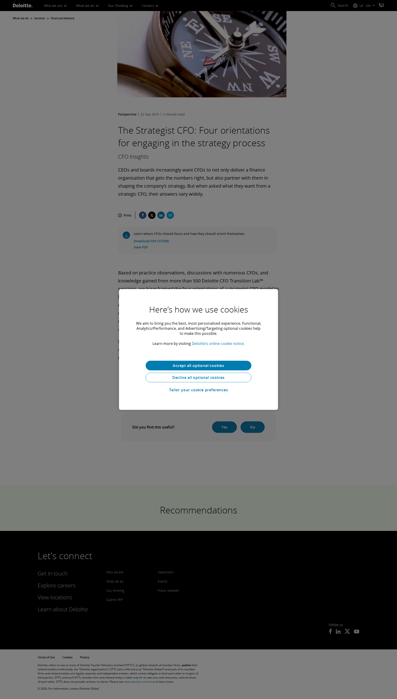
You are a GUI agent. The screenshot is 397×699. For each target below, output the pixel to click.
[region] (198, 349)
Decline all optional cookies (198, 377)
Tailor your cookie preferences (198, 389)
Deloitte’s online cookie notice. (218, 343)
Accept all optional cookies (198, 365)
